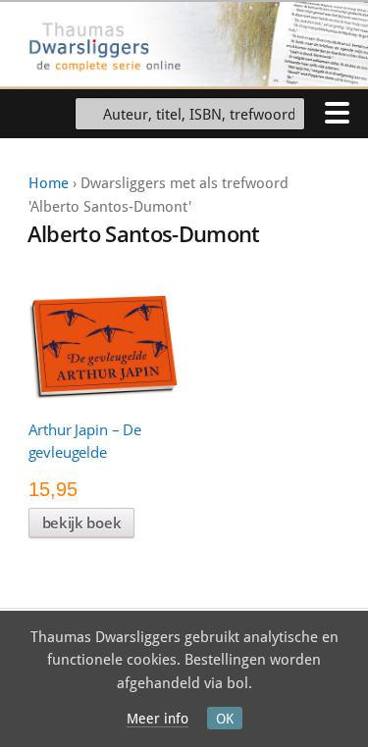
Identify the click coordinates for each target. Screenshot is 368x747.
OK (225, 718)
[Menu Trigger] (336, 111)
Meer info (157, 718)
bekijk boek (82, 522)
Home (48, 183)
